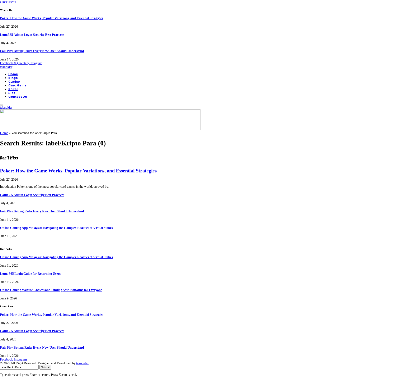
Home (13, 74)
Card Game (17, 85)
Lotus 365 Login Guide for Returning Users (30, 273)
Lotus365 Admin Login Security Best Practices (32, 34)
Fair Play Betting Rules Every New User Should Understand (42, 51)
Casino (14, 81)
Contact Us (17, 97)
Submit (45, 367)
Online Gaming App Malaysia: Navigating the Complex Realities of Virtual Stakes (56, 228)
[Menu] (1, 104)
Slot (11, 93)
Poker (13, 89)
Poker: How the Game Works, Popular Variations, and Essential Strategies (51, 18)
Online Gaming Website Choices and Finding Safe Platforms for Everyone (51, 290)
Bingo (13, 78)
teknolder (82, 363)
